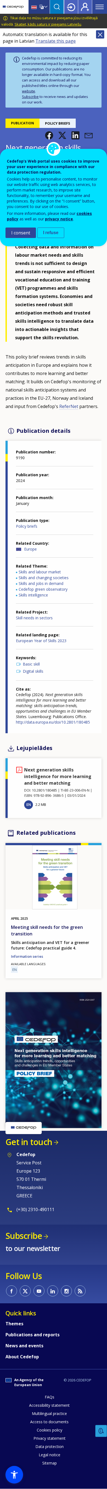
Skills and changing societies (44, 577)
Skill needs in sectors (34, 617)
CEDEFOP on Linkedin (52, 1290)
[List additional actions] (45, 7)
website (28, 91)
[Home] (13, 7)
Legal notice (49, 1454)
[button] (49, 135)
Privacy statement (49, 1438)
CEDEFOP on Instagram (66, 1290)
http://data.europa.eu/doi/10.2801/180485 (53, 722)
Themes (14, 1324)
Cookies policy (49, 1430)
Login (71, 7)
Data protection (49, 1446)
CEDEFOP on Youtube (38, 1290)
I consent (20, 233)
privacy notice (59, 218)
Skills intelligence (33, 595)
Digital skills (33, 671)
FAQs (49, 1397)
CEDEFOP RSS (80, 1290)
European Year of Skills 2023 (41, 640)
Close (100, 34)
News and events (24, 1346)
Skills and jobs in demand (41, 583)
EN (28, 804)
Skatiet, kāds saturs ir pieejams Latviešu (48, 24)
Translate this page (55, 41)
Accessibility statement (49, 1405)
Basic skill (31, 664)
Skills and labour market (40, 571)
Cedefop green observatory (43, 589)
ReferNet (68, 406)
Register (85, 7)
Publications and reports (32, 1335)
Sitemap (49, 1463)
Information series (27, 956)
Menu (99, 7)
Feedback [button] (101, 1431)
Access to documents (49, 1421)
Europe (30, 549)
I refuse (50, 232)
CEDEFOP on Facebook (11, 1290)
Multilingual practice (49, 1413)
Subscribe (30, 96)
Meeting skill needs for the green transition (47, 930)
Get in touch (28, 1142)
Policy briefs (26, 526)
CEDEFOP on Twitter (25, 1290)
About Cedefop (22, 1357)
